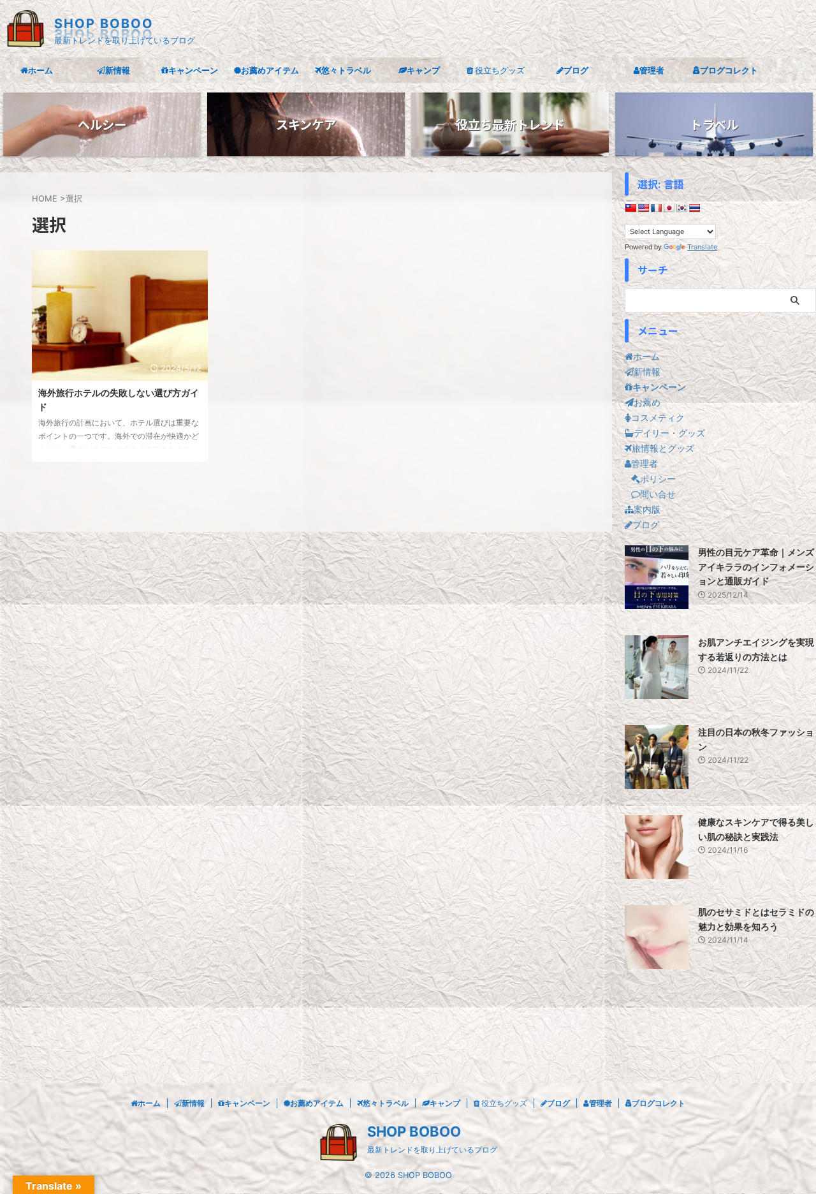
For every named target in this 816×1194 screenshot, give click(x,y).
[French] (656, 208)
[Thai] (694, 208)
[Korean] (681, 208)
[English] (643, 208)
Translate (702, 246)
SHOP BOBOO (104, 23)
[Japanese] (668, 208)
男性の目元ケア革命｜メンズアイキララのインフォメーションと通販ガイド (756, 566)
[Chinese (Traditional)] (630, 208)
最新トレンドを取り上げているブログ (432, 1149)
